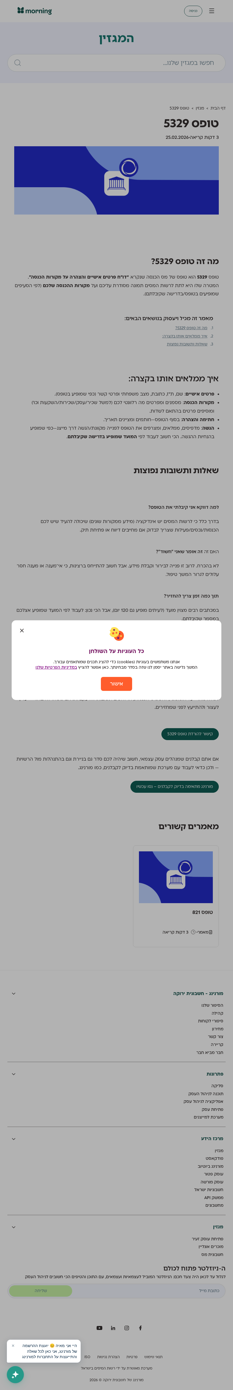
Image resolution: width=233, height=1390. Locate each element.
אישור (116, 684)
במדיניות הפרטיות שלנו (56, 667)
